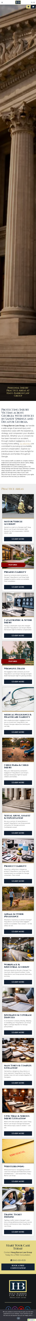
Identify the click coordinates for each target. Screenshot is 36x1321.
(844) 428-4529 (19, 1260)
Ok (18, 1318)
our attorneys (25, 443)
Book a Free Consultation (18, 1266)
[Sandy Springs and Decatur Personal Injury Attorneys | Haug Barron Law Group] (18, 1289)
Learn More (18, 539)
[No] (34, 1315)
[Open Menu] (2, 2)
